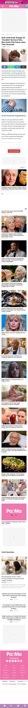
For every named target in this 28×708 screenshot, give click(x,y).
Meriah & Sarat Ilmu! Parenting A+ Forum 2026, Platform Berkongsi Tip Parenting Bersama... (14, 595)
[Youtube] (18, 661)
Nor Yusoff (3, 582)
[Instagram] (10, 661)
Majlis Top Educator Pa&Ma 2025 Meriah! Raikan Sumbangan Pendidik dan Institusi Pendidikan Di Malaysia (14, 617)
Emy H (11, 599)
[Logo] (14, 6)
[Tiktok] (15, 661)
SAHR (4, 46)
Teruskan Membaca (14, 151)
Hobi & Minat (9, 34)
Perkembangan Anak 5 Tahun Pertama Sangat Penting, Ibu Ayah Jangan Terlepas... (12, 578)
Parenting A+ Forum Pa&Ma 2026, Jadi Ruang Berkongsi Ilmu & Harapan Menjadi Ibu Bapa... (14, 606)
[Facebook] (7, 661)
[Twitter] (13, 661)
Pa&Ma (3, 34)
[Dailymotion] (21, 661)
